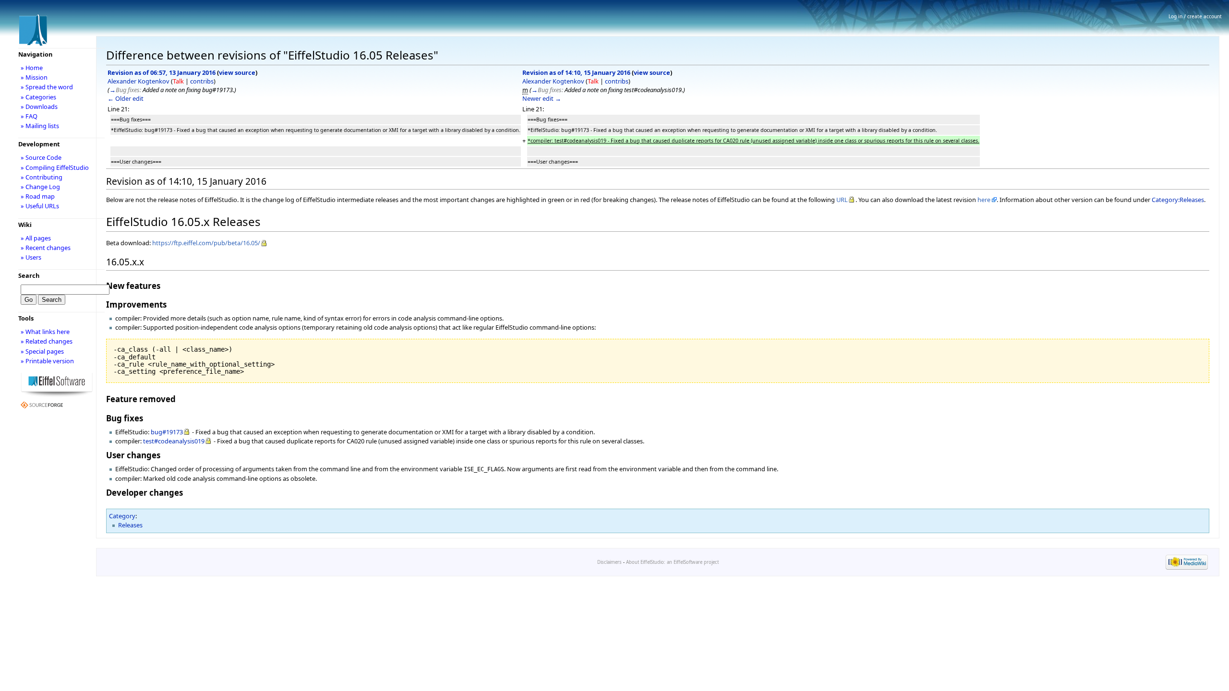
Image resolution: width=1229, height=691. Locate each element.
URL (842, 199)
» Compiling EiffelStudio (55, 167)
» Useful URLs (40, 206)
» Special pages (42, 351)
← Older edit (126, 98)
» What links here (45, 331)
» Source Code (41, 157)
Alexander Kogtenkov (138, 81)
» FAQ (29, 116)
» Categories (38, 97)
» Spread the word (47, 87)
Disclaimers (609, 562)
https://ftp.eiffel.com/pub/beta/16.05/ (206, 242)
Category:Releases (1178, 199)
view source (237, 72)
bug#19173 (167, 432)
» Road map (38, 196)
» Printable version (47, 361)
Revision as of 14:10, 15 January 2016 (576, 72)
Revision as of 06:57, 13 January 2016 (162, 72)
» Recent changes (46, 247)
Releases (130, 525)
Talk (178, 81)
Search (28, 275)
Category (122, 516)
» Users (31, 257)
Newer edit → (541, 98)
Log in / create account (1195, 16)
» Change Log (40, 186)
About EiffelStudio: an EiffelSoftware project (672, 562)
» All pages (36, 238)
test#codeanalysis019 (174, 441)
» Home (32, 67)
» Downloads (39, 106)
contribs (202, 81)
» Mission (34, 77)
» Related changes (46, 341)
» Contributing (41, 177)
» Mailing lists (40, 125)
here (983, 199)
